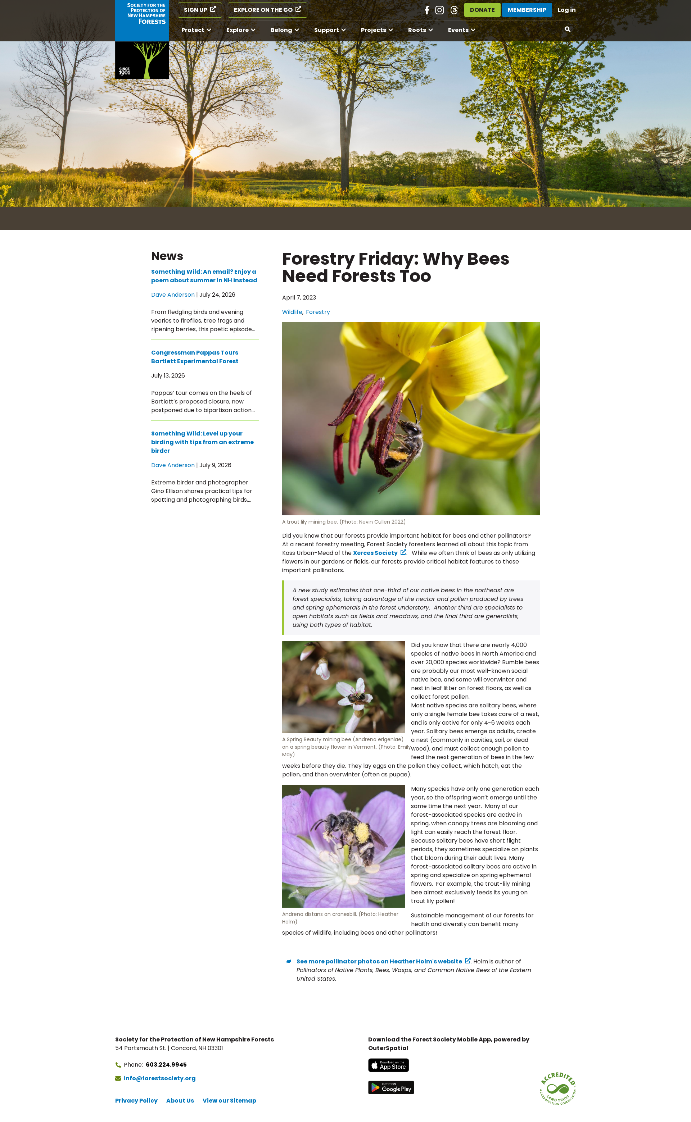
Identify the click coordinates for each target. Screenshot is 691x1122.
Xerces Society (375, 553)
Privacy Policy (136, 1100)
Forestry (318, 312)
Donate (482, 10)
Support (326, 30)
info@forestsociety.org (160, 1078)
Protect (192, 30)
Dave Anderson (173, 295)
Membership (527, 10)
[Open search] (567, 29)
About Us (180, 1100)
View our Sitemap (229, 1100)
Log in (567, 10)
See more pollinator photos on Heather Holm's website (379, 961)
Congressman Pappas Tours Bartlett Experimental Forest (195, 356)
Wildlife (292, 312)
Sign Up (195, 10)
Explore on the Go (263, 10)
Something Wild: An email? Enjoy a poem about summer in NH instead (204, 276)
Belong (281, 30)
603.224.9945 (166, 1065)
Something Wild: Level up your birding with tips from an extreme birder (202, 442)
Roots (417, 30)
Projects (373, 30)
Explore (237, 30)
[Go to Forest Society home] (142, 39)
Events (458, 30)
